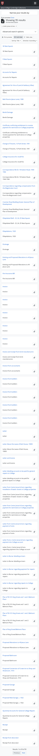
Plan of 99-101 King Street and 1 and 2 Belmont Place (19, 598)
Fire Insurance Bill (9, 273)
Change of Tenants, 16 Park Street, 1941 (16, 144)
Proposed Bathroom (10, 655)
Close (12, 18)
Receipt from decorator (11, 738)
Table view (28, 37)
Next (23, 753)
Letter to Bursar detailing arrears (14, 556)
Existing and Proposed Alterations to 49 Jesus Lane (18, 258)
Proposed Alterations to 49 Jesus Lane (16, 642)
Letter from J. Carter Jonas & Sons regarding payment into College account (18, 541)
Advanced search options (13, 31)
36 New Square (8, 46)
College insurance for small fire (13, 157)
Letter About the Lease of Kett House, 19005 (18, 444)
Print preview (8, 37)
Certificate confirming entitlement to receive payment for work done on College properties (18, 126)
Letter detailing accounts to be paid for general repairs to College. (19, 472)
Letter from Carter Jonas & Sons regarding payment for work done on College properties (18, 507)
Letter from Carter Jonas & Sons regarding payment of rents (17, 525)
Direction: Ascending (29, 41)
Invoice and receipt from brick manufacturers (18, 352)
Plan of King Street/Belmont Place (14, 629)
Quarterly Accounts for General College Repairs (19, 711)
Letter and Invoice (9, 458)
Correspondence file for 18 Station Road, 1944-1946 (18, 171)
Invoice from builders (10, 379)
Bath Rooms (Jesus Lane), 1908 (13, 99)
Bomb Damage (8, 112)
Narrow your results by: (19, 13)
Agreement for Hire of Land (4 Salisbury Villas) (18, 85)
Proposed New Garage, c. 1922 (13, 698)
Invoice (5, 287)
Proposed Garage (9, 685)
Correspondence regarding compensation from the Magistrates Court (19, 187)
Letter (5, 431)
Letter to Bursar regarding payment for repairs (19, 569)
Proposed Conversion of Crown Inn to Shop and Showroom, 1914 (19, 670)
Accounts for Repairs (10, 72)
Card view (19, 37)
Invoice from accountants (11, 366)
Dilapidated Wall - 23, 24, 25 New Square (16, 218)
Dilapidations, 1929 (9, 231)
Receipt (5, 725)
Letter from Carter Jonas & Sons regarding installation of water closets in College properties (19, 488)
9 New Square (7, 59)
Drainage (6, 244)
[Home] (3, 3)
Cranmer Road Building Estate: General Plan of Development (18, 203)
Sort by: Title (16, 41)
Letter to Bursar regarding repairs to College (18, 583)
